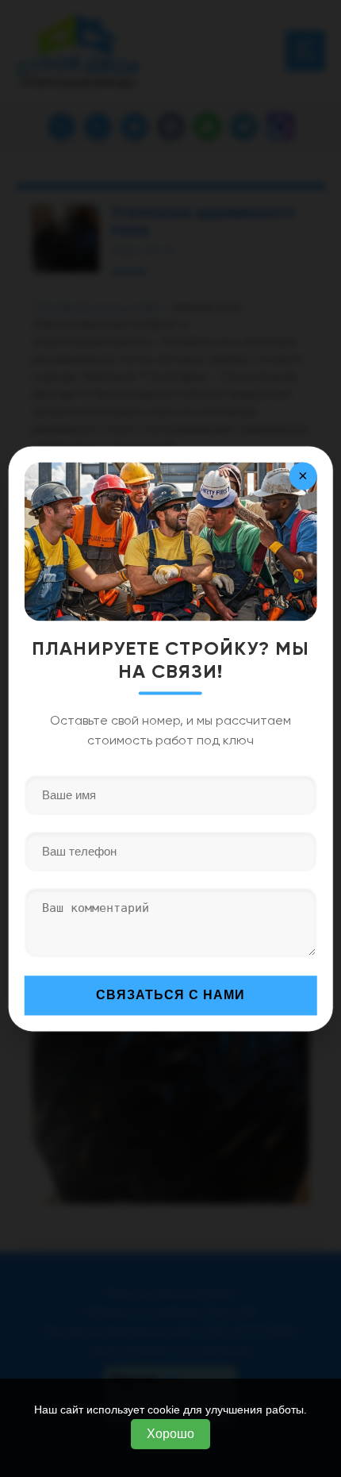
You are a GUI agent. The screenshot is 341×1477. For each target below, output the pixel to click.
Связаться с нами (170, 995)
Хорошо (170, 1433)
